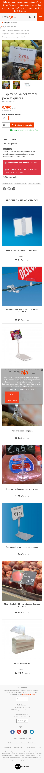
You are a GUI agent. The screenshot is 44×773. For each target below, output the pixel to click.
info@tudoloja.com (10, 23)
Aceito (12, 394)
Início (39, 747)
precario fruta (34, 184)
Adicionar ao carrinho (21, 125)
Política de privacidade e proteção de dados (22, 743)
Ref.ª (4, 102)
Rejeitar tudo (12, 400)
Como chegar (22, 721)
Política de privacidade (16, 389)
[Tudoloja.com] (9, 17)
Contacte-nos (31, 747)
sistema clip (7, 184)
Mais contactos (22, 699)
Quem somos (7, 747)
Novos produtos (19, 747)
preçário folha (20, 184)
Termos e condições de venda (22, 738)
